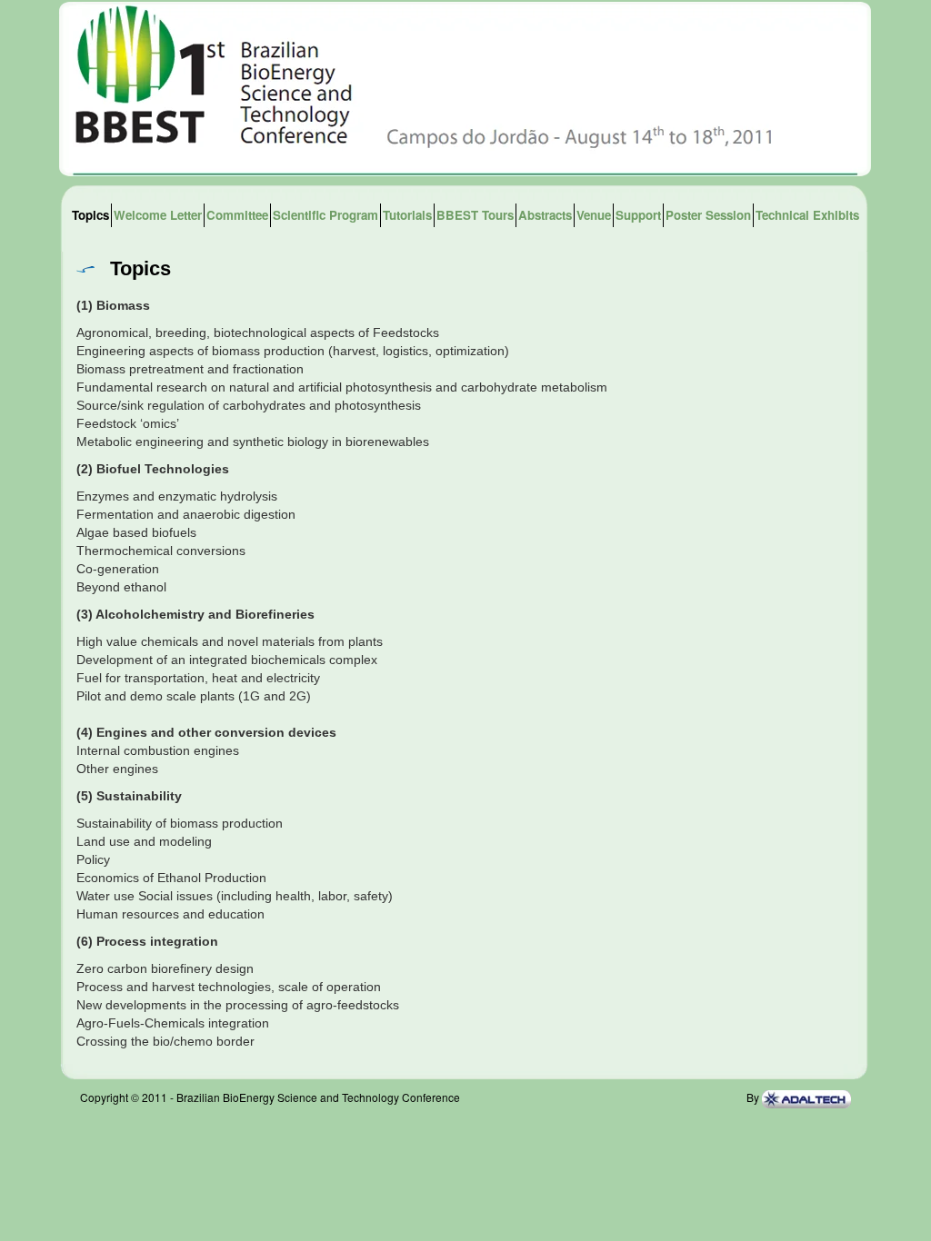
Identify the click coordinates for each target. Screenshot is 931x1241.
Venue (593, 214)
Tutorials (407, 214)
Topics (90, 214)
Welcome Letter (158, 214)
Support (638, 214)
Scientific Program (325, 214)
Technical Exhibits (807, 214)
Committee (237, 214)
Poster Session (708, 214)
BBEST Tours (475, 214)
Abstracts (545, 214)
